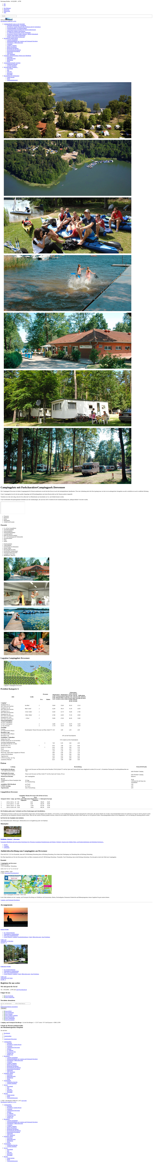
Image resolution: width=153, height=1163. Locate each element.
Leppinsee (17, 28)
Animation (9, 44)
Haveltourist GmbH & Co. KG (8, 21)
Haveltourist (7, 1033)
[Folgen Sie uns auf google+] (9, 997)
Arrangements (12, 63)
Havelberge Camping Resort (24, 27)
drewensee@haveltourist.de (12, 873)
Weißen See (16, 37)
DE (5, 4)
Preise (8, 61)
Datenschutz (7, 11)
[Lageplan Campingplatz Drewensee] (28, 684)
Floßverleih (10, 52)
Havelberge (11, 38)
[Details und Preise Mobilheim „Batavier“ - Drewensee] (76, 831)
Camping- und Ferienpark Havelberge (10, 900)
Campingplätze (14, 24)
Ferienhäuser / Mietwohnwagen (15, 42)
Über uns (9, 71)
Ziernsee (16, 31)
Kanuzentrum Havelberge (13, 51)
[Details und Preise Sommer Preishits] (76, 917)
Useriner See (16, 35)
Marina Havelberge (12, 47)
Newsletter (9, 74)
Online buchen (10, 77)
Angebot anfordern (12, 65)
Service (11, 67)
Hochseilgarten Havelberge (14, 50)
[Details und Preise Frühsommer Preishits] (76, 954)
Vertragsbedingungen (12, 80)
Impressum (6, 9)
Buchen (6, 1093)
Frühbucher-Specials (12, 64)
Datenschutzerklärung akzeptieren (9, 1006)
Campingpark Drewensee (21, 29)
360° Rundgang (11, 54)
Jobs (5, 12)
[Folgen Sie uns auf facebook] (8, 996)
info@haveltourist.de (21, 989)
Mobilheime (10, 60)
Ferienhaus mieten (17, 55)
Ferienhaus (10, 57)
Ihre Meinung (7, 8)
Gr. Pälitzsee (19, 32)
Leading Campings (12, 45)
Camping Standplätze (12, 39)
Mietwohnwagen (11, 58)
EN (5, 5)
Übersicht (16, 25)
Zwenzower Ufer (22, 34)
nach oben (24, 1100)
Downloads (10, 68)
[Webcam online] (9, 19)
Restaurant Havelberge (12, 48)
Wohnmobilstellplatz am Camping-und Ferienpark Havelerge (22, 41)
